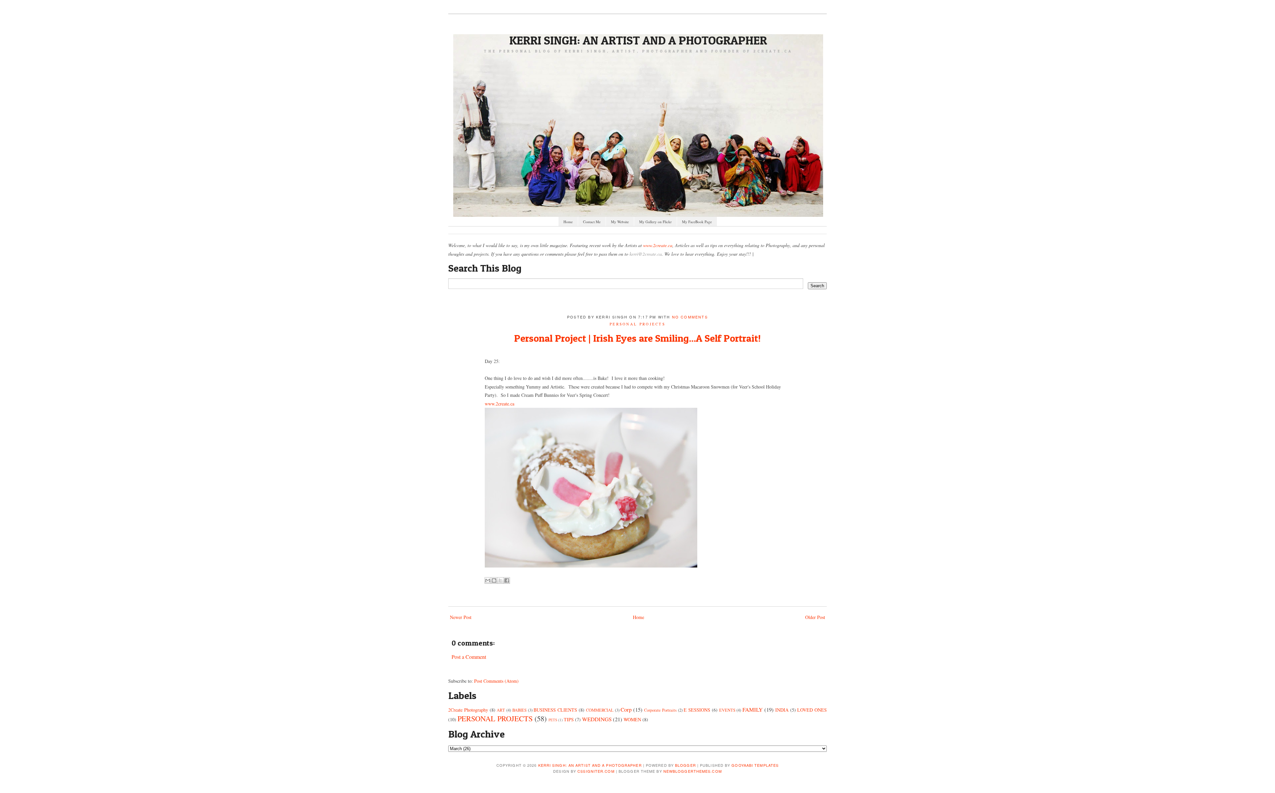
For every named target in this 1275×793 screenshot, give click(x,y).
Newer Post (460, 617)
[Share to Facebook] (506, 580)
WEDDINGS (597, 719)
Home (568, 221)
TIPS (569, 719)
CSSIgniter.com (595, 771)
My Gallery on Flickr (655, 221)
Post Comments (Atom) (496, 681)
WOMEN (632, 719)
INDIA (782, 710)
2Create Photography (468, 710)
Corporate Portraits (660, 710)
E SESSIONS (697, 710)
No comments (690, 316)
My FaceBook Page (697, 221)
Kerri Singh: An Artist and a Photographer (638, 40)
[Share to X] (500, 580)
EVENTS (727, 710)
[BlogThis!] (494, 580)
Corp (626, 709)
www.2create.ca (657, 245)
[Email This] (487, 580)
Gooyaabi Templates (755, 765)
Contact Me (592, 221)
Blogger (685, 765)
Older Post (815, 617)
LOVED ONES (812, 710)
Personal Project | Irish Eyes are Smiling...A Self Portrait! (637, 338)
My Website (620, 221)
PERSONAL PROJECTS (637, 323)
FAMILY (752, 709)
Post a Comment (469, 656)
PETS (553, 719)
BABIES (519, 710)
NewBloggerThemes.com (692, 771)
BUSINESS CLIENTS (555, 710)
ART (501, 710)
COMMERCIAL (600, 710)
